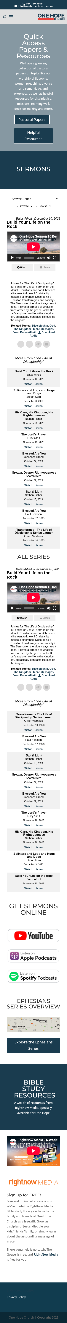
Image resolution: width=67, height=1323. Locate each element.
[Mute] (49, 258)
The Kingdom (22, 328)
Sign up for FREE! (24, 1195)
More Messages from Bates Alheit (33, 330)
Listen (46, 267)
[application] (33, 246)
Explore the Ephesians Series (34, 1045)
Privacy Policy (16, 1297)
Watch (23, 267)
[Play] (12, 258)
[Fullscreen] (55, 258)
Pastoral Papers (32, 119)
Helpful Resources (33, 135)
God (52, 325)
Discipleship (40, 325)
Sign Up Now (22, 1272)
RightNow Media (46, 1254)
